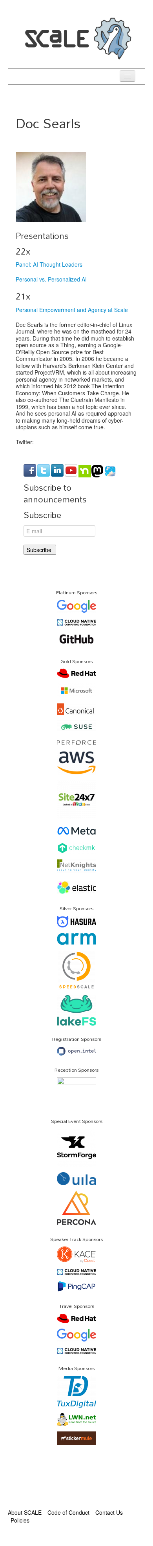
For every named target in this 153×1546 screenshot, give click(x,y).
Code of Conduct (68, 1512)
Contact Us (109, 1512)
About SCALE (25, 1512)
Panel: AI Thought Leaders (49, 264)
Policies (20, 1520)
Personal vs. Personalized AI (51, 279)
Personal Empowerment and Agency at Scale (72, 310)
